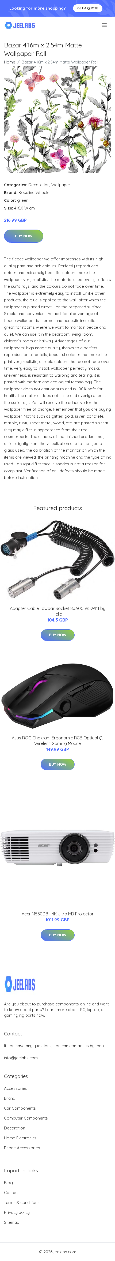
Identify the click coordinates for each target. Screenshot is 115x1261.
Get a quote (87, 8)
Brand (9, 1098)
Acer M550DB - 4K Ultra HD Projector (58, 913)
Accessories (15, 1088)
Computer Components (26, 1118)
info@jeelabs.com (21, 1057)
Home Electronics (20, 1137)
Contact (11, 1192)
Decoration (38, 184)
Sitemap (11, 1222)
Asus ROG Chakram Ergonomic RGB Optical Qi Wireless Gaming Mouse (57, 740)
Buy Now (23, 236)
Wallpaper (60, 184)
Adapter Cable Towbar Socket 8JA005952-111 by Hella (57, 611)
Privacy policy (17, 1212)
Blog (8, 1182)
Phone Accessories (22, 1147)
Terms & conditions (22, 1202)
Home (9, 62)
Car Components (20, 1108)
